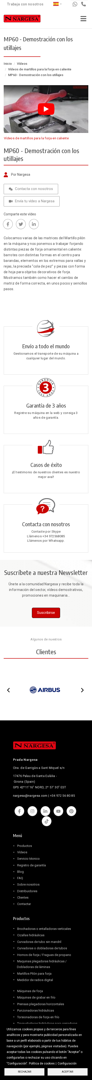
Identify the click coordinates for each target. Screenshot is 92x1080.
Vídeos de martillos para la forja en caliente (39, 69)
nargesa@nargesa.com (30, 795)
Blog (20, 872)
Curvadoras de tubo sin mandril (39, 942)
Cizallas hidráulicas (30, 935)
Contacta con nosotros (34, 189)
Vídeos (22, 63)
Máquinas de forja (30, 991)
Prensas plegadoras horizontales (40, 1004)
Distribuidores (27, 891)
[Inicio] (22, 19)
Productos (24, 846)
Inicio (8, 63)
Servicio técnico (28, 858)
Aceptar (67, 1071)
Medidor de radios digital (35, 980)
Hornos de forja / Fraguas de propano (44, 955)
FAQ (20, 878)
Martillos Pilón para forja (34, 973)
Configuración (67, 1063)
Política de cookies (42, 1063)
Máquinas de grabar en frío (36, 997)
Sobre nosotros (28, 884)
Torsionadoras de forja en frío (38, 1017)
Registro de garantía (31, 865)
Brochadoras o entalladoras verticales (44, 929)
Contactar (24, 904)
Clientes (22, 897)
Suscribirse (46, 612)
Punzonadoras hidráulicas (35, 1010)
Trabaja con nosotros (25, 4)
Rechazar (24, 1071)
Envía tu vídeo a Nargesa (34, 201)
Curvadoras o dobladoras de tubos (42, 948)
